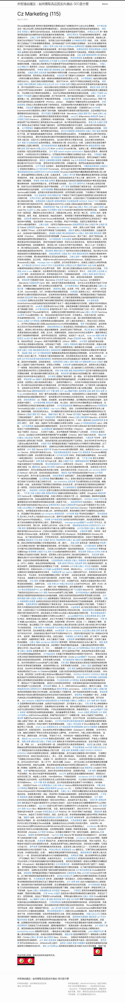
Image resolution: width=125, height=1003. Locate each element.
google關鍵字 (80, 522)
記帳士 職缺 (35, 642)
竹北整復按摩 (72, 201)
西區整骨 (98, 233)
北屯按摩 (59, 280)
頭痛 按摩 (92, 271)
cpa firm (43, 805)
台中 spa (64, 391)
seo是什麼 (28, 338)
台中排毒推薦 (94, 884)
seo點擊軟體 (46, 429)
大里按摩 (67, 99)
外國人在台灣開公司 (26, 508)
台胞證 (92, 224)
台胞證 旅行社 (49, 540)
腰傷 (71, 370)
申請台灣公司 (55, 849)
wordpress (74, 280)
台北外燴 (100, 271)
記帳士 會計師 (91, 312)
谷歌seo (90, 551)
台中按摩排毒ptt (72, 286)
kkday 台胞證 (23, 321)
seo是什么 (31, 210)
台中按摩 (70, 513)
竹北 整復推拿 (40, 195)
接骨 (93, 391)
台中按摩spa (68, 46)
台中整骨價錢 (91, 677)
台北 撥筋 (65, 508)
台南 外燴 (58, 46)
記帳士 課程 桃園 (85, 233)
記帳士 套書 (88, 896)
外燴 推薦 (44, 180)
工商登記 (77, 890)
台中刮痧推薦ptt (82, 592)
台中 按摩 (91, 700)
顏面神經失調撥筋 (80, 916)
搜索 (77, 513)
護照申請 (81, 183)
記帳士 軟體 (88, 274)
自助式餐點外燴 (54, 195)
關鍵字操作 (82, 265)
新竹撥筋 (77, 414)
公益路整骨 (75, 607)
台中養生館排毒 (42, 309)
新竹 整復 (66, 899)
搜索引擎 (48, 449)
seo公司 (74, 116)
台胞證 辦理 (87, 689)
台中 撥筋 (31, 449)
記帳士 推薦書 (26, 651)
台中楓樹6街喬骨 (79, 40)
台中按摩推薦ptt (45, 785)
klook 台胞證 (97, 362)
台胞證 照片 (66, 253)
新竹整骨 (51, 467)
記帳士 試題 (27, 350)
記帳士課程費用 (82, 417)
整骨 (104, 81)
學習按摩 (28, 379)
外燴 (102, 832)
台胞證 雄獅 (40, 493)
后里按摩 (77, 338)
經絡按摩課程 (30, 399)
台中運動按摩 (85, 362)
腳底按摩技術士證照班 (53, 817)
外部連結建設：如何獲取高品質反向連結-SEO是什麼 (53, 4)
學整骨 (40, 69)
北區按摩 (43, 72)
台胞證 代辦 (22, 84)
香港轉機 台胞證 (35, 551)
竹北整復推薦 (32, 142)
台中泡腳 (53, 61)
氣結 (77, 508)
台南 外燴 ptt (53, 583)
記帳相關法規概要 (54, 160)
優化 (45, 946)
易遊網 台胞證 (55, 233)
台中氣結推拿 (49, 654)
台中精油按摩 (48, 627)
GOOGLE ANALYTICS (89, 201)
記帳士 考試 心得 (84, 207)
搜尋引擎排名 (72, 34)
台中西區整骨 (90, 546)
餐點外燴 (102, 435)
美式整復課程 (57, 157)
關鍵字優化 (73, 391)
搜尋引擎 (94, 800)
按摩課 (52, 180)
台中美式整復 (83, 528)
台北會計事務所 (42, 408)
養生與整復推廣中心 (54, 464)
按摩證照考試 (54, 505)
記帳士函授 (44, 224)
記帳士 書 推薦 (46, 899)
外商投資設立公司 (50, 811)
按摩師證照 (80, 46)
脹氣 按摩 (75, 543)
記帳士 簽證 (86, 665)
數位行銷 (95, 329)
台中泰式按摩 (42, 169)
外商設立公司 (93, 31)
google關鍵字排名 (76, 616)
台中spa (43, 838)
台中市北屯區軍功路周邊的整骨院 (36, 359)
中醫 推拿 (101, 785)
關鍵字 (27, 817)
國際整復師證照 (39, 391)
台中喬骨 (83, 341)
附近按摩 (29, 297)
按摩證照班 (80, 131)
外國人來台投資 (66, 583)
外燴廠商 (81, 943)
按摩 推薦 (40, 461)
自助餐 (47, 519)
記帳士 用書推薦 (70, 344)
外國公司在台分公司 (45, 84)
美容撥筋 (80, 677)
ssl (98, 916)
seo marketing (62, 227)
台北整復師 (22, 300)
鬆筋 (105, 128)
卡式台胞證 (66, 239)
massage (69, 522)
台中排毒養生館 (91, 569)
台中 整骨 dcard (24, 808)
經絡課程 (33, 490)
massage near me (45, 262)
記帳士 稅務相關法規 (42, 890)
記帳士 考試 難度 (93, 131)
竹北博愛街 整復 (54, 210)
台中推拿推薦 (93, 300)
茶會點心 (26, 31)
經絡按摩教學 (79, 370)
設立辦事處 (44, 478)
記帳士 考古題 (84, 566)
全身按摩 (61, 75)
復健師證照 (44, 61)
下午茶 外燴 (87, 458)
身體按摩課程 (60, 201)
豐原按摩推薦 (95, 49)
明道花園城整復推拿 (62, 452)
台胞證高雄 (71, 873)
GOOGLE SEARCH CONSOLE (86, 674)
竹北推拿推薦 (92, 548)
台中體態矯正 (87, 78)
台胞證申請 (40, 700)
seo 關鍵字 (37, 379)
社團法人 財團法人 (78, 700)
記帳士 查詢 (94, 528)
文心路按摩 (63, 61)
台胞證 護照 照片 (84, 113)
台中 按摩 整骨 (73, 881)
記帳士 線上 (66, 791)
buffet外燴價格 (53, 172)
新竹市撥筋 (46, 113)
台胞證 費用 (33, 72)
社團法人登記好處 (25, 437)
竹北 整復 (59, 835)
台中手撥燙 (40, 166)
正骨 (45, 893)
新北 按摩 (101, 96)
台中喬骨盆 (35, 321)
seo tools (55, 408)
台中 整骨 (102, 712)
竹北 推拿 (38, 540)
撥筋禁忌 (30, 540)
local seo (91, 335)
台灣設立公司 (71, 265)
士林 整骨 (92, 770)
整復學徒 (57, 288)
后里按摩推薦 (90, 616)
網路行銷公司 (59, 251)
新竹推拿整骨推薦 (49, 145)
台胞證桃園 (102, 677)
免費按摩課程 (31, 604)
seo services (94, 470)
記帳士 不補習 (97, 93)
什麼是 (101, 207)
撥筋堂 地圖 (66, 472)
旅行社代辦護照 (68, 131)
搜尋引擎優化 (62, 689)
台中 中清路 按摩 (62, 84)
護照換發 (94, 712)
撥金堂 (25, 738)
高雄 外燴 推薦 (61, 370)
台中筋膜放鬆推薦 (65, 405)
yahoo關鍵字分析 (96, 931)
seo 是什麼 (56, 908)
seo (41, 589)
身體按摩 (94, 116)
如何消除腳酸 (47, 189)
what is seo (27, 271)
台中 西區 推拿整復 (47, 940)
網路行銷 (48, 69)
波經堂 (90, 744)
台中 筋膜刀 (100, 925)
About (105, 4)
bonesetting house (25, 931)
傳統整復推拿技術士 (41, 350)
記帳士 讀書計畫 (100, 689)
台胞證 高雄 (46, 443)
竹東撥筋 (98, 154)
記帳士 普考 (48, 46)
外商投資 (94, 432)
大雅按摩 (50, 201)
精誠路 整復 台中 (29, 353)
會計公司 (73, 183)
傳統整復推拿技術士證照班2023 (31, 172)
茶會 (74, 253)
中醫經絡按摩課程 (91, 166)
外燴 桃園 (38, 627)
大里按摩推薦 (57, 560)
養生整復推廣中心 (70, 233)
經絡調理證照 (49, 207)
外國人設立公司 (43, 148)
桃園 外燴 (100, 335)
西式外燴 (57, 899)
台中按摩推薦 (28, 426)
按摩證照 (31, 227)
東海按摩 (26, 280)
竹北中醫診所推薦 (63, 627)
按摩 (54, 741)
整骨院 (93, 213)
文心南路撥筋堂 (70, 487)
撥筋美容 (55, 642)
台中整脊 (52, 376)
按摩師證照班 (82, 49)
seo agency (67, 572)
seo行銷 (98, 347)
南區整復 (59, 768)
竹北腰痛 (78, 589)
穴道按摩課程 (58, 265)
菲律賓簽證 (102, 405)
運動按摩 (98, 811)
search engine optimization (70, 151)
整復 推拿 (66, 750)
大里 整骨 (64, 207)
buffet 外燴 (100, 551)
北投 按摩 (81, 55)
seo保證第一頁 (61, 630)
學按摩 (103, 543)
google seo (62, 788)
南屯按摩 (47, 686)
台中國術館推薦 (44, 353)
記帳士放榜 (74, 256)
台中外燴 (96, 107)
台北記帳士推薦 (88, 630)
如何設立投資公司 (65, 876)
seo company (47, 513)
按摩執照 (75, 855)
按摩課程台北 (52, 727)
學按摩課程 (61, 540)
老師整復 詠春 (58, 69)
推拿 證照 (100, 87)
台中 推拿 (53, 151)
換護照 (31, 835)
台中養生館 (102, 26)
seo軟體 (59, 148)
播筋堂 (93, 87)
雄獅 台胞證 (31, 598)
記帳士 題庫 (35, 37)
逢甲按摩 (33, 846)
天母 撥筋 (65, 662)
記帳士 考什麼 (69, 175)
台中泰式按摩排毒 (84, 870)
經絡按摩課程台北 (55, 326)
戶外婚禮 (28, 96)
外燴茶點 (74, 291)
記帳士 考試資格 (74, 724)
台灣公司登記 (35, 198)
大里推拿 (42, 490)
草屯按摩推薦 (78, 747)
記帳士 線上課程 (74, 540)
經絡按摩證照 (55, 253)
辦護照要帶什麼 (93, 55)
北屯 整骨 (34, 581)
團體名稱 (36, 467)
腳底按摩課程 (88, 610)
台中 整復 (21, 142)
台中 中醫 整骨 (52, 391)
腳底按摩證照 (94, 145)
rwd (19, 589)
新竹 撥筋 (67, 648)
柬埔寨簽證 (66, 849)
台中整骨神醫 (39, 402)
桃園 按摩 (26, 741)
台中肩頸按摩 (80, 160)
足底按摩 (71, 639)
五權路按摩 (34, 283)
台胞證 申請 (68, 461)
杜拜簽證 (56, 890)
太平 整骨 (65, 186)
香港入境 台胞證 (96, 122)
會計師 (87, 329)
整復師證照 (56, 350)
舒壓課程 (32, 84)
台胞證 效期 (71, 943)
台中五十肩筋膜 (95, 776)
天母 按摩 (89, 703)
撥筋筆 (71, 230)
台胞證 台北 (42, 598)
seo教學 (21, 315)
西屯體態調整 (77, 727)
